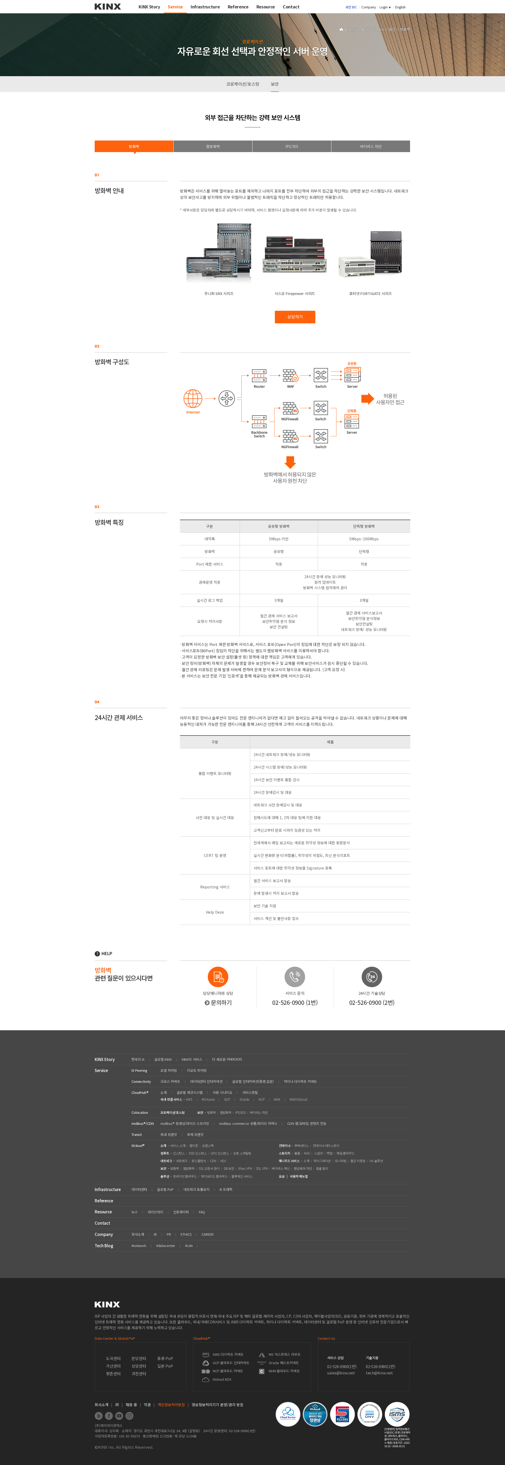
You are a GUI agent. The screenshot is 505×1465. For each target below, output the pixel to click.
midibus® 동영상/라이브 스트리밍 (184, 1123)
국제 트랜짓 (195, 1134)
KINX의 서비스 (192, 1059)
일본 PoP (165, 1366)
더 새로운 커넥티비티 (227, 1059)
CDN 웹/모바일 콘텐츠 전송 (306, 1123)
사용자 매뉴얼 (299, 1176)
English (400, 7)
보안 (393, 29)
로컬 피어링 (168, 1070)
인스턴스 (179, 1153)
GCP (227, 1099)
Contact (102, 1223)
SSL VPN (261, 1168)
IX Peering (139, 1070)
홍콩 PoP (165, 1358)
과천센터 (139, 1373)
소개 (163, 1092)
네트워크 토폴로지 (197, 1189)
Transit (137, 1134)
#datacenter (165, 1245)
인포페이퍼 (181, 1211)
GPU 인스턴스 (220, 1153)
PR (169, 1234)
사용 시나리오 (222, 1092)
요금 (282, 1176)
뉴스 (135, 1211)
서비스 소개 (177, 1145)
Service (354, 29)
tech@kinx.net (379, 1372)
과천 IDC (351, 7)
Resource (103, 1211)
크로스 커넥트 (170, 1081)
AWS (189, 1099)
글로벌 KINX (163, 1059)
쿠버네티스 (301, 1145)
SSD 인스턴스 (197, 1153)
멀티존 (193, 1145)
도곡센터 (113, 1358)
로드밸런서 (198, 1160)
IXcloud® (138, 1145)
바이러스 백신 (281, 1168)
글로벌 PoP (165, 1189)
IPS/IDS (240, 1112)
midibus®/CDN (143, 1123)
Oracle (244, 1099)
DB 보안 (229, 1168)
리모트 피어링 (197, 1070)
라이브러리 (155, 1211)
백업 (329, 1153)
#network (139, 1245)
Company (368, 7)
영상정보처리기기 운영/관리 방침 (217, 1404)
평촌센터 (113, 1373)
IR (155, 1234)
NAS (307, 1153)
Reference (104, 1200)
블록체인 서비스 (241, 1176)
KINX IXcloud (298, 1099)
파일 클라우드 (346, 1153)
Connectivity (141, 1081)
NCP (262, 1099)
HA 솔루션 (376, 1160)
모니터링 (340, 1160)
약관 (147, 1404)
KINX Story (105, 1059)
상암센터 (139, 1366)
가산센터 (113, 1366)
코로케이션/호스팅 (242, 84)
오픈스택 (208, 1145)
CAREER (207, 1234)
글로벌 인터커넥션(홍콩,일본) (253, 1081)
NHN (277, 1099)
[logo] (108, 11)
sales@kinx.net (341, 1372)
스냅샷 (318, 1153)
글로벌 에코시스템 (190, 1092)
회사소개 (138, 1234)
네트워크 (182, 1160)
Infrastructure (108, 1189)
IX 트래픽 (226, 1189)
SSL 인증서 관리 (209, 1168)
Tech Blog (104, 1245)
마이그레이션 (322, 1160)
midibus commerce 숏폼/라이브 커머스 (248, 1123)
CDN (213, 1160)
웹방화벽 (225, 1112)
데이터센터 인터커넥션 (206, 1081)
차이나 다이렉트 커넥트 (300, 1081)
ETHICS (186, 1234)
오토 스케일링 (242, 1153)
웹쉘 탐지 (322, 1168)
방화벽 (211, 1112)
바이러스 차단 (259, 1112)
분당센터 (139, 1358)
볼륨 (297, 1153)
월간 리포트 (357, 1160)
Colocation (375, 29)
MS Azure (208, 1099)
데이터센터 (139, 1189)
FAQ (202, 1211)
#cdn (189, 1245)
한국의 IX (138, 1059)
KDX (223, 1160)
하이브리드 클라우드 (214, 1176)
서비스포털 (250, 1092)
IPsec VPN (245, 1168)
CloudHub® (140, 1092)
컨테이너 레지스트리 (326, 1145)
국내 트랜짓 (168, 1134)
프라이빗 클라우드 (185, 1176)
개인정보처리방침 (171, 1404)
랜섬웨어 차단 (303, 1168)
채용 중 (131, 1404)
